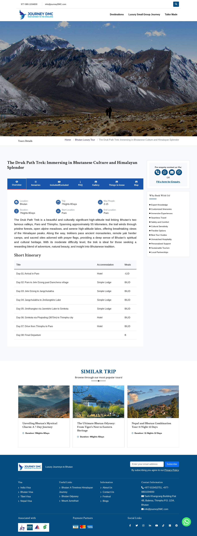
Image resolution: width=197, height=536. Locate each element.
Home (68, 140)
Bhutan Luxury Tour (85, 140)
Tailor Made (171, 14)
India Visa (25, 487)
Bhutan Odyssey (70, 496)
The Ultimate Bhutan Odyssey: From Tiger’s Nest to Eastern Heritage (41, 426)
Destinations (117, 14)
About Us (107, 487)
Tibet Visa (25, 496)
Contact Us (108, 492)
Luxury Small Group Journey (144, 14)
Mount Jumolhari (70, 501)
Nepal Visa (26, 501)
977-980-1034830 (29, 4)
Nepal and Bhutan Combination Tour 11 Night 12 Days (97, 425)
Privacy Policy (171, 470)
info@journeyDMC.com (55, 4)
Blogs (106, 501)
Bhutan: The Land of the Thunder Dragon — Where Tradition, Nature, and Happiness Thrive (152, 426)
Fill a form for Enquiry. (168, 182)
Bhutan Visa (26, 492)
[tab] (16, 184)
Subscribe (172, 464)
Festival (107, 496)
